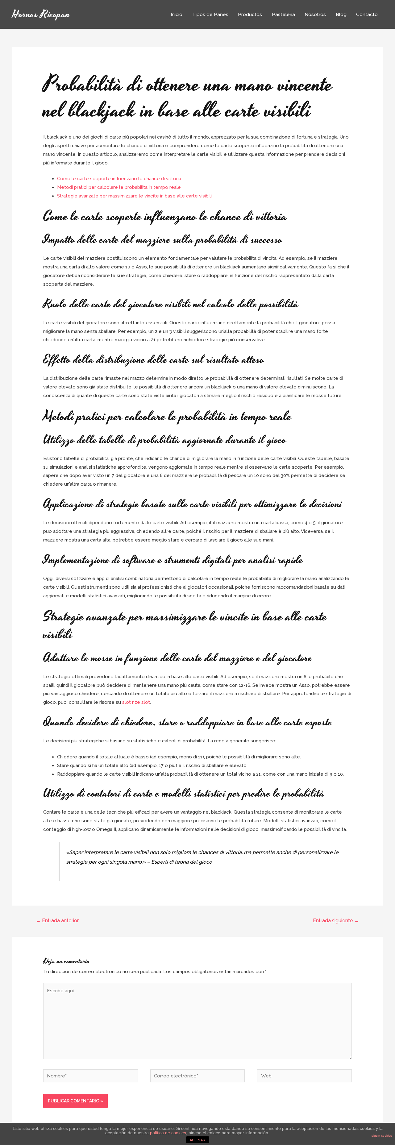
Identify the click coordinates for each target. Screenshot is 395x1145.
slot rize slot (136, 702)
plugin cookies (382, 1135)
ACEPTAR (197, 1140)
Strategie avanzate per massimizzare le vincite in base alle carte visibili (134, 196)
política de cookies (168, 1132)
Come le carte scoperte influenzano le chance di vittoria (119, 178)
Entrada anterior (57, 920)
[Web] (304, 1077)
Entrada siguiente (336, 920)
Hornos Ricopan (41, 14)
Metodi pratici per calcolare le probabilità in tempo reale (119, 187)
